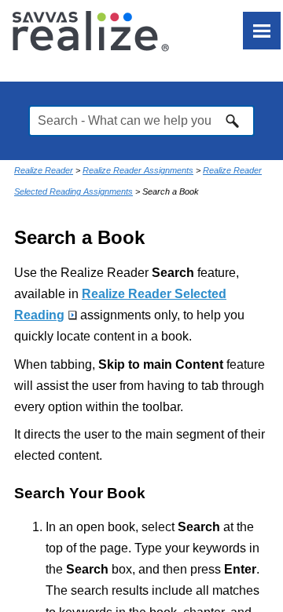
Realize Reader (43, 170)
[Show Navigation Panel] (262, 30)
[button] (233, 121)
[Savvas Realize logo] (91, 30)
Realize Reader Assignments (138, 170)
